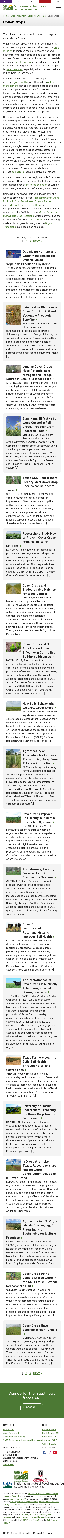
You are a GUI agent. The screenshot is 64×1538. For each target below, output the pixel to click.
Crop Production (18, 15)
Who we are (8, 1429)
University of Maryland (15, 1499)
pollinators (18, 171)
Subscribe (29, 1407)
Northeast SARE (50, 1436)
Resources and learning (14, 1436)
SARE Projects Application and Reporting (22, 1440)
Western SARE (49, 1443)
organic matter (19, 82)
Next (36, 241)
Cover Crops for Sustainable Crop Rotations (30, 213)
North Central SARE (51, 1433)
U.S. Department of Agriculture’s (23, 1501)
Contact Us (8, 1464)
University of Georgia (29, 1514)
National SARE (49, 1429)
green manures (14, 69)
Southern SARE (49, 1440)
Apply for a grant (11, 1433)
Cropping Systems (37, 15)
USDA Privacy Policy (29, 1520)
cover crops (35, 219)
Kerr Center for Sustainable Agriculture (33, 1517)
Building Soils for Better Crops (25, 205)
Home (6, 15)
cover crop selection (35, 184)
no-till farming (23, 62)
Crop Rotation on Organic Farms (33, 201)
